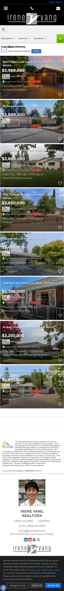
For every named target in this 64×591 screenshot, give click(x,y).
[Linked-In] (26, 539)
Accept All (53, 585)
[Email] (58, 8)
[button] (3, 587)
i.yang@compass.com (32, 530)
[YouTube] (34, 539)
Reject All (36, 585)
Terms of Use (53, 570)
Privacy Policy (35, 570)
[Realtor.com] (30, 539)
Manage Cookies (17, 585)
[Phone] (32, 8)
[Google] (38, 539)
